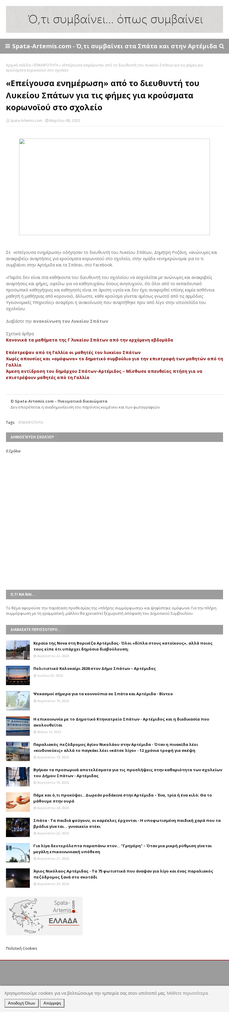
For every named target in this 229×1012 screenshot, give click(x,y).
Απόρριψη (52, 1003)
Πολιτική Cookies (21, 948)
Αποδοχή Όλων (21, 1003)
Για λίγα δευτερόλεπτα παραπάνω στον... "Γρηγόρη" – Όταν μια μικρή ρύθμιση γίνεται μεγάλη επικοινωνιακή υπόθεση (122, 848)
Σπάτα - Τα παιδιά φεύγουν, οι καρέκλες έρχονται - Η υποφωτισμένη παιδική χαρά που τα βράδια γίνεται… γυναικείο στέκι (127, 823)
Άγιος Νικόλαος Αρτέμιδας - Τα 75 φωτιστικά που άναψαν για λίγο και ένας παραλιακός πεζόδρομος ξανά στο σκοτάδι (123, 874)
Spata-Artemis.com (26, 120)
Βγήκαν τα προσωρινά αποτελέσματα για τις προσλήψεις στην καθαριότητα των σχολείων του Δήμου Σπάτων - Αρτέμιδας (127, 772)
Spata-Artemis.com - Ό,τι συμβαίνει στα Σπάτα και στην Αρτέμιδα (114, 46)
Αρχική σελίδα (18, 65)
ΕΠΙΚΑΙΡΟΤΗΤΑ (46, 65)
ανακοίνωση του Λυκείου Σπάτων (70, 321)
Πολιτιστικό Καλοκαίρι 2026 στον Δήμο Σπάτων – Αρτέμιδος (94, 668)
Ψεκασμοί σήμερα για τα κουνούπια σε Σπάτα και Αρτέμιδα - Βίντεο (103, 693)
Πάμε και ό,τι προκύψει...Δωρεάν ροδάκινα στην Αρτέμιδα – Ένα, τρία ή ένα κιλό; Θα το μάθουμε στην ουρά (122, 798)
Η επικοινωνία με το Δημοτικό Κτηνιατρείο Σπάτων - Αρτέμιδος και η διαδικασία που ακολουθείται (121, 722)
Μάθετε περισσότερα (187, 993)
